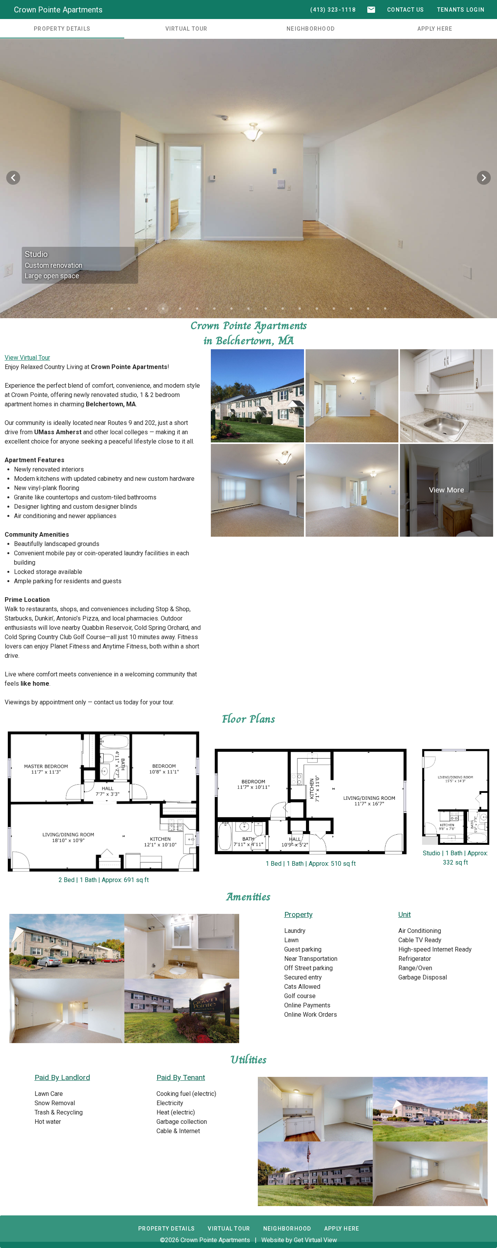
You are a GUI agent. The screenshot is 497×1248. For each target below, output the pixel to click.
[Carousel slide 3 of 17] (146, 308)
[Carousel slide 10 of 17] (265, 308)
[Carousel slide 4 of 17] (163, 308)
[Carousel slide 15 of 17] (351, 308)
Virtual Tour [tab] (186, 29)
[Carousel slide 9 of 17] (248, 308)
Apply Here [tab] (435, 29)
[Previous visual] (13, 178)
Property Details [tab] (62, 29)
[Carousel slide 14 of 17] (333, 308)
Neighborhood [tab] (311, 29)
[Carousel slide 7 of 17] (214, 308)
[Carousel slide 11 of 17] (282, 308)
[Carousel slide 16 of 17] (368, 308)
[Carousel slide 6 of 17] (197, 308)
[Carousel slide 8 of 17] (231, 308)
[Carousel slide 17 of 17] (385, 308)
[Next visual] (484, 178)
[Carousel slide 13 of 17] (316, 308)
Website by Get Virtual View (299, 1240)
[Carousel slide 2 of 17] (128, 308)
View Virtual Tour (27, 357)
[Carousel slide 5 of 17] (180, 308)
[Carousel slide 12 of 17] (299, 308)
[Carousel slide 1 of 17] (111, 308)
